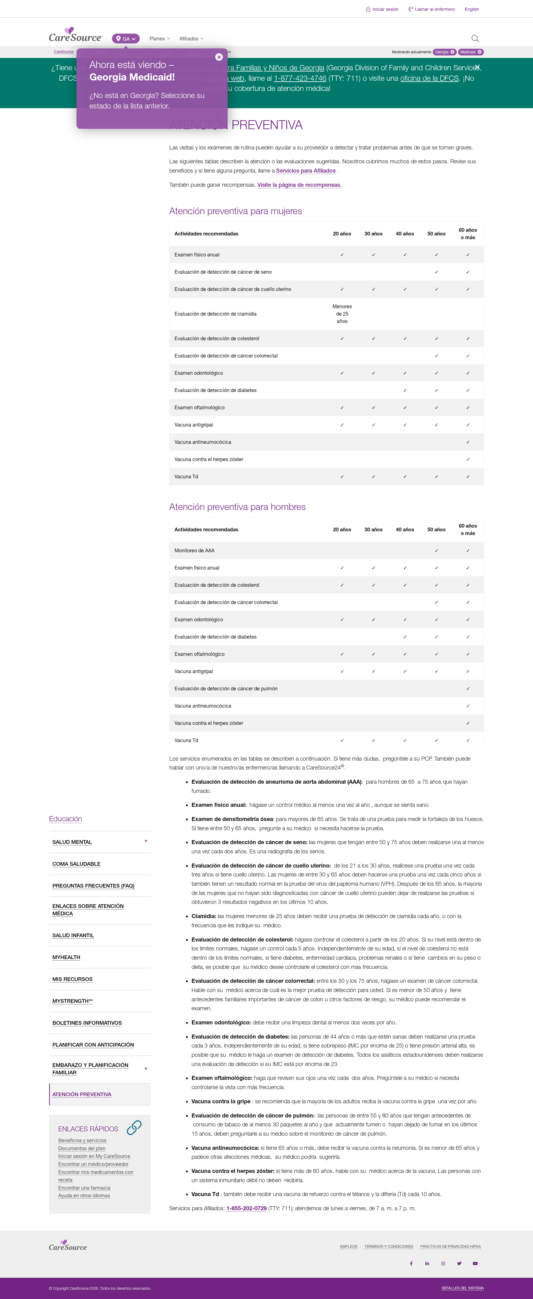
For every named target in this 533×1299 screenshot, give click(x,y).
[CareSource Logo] (75, 32)
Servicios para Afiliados (306, 170)
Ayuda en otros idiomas (84, 1195)
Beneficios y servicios (82, 1140)
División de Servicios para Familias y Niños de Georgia (239, 67)
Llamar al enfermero (435, 9)
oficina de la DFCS (429, 78)
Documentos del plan (81, 1148)
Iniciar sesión (386, 9)
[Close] (219, 57)
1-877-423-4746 (300, 78)
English (472, 9)
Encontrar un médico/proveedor (93, 1164)
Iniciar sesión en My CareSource (94, 1156)
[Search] (475, 38)
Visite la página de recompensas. (299, 185)
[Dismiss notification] (477, 66)
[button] (126, 38)
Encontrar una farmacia (84, 1188)
